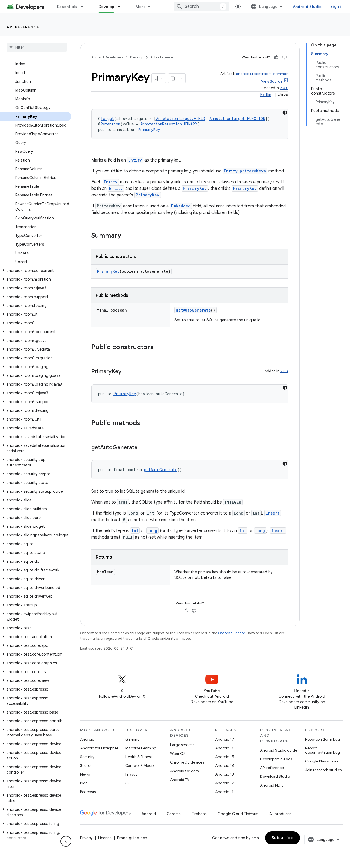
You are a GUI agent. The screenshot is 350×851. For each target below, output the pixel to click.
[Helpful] (276, 57)
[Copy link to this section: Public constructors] (159, 347)
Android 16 (224, 748)
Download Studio (275, 776)
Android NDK (271, 785)
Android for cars (184, 770)
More (141, 6)
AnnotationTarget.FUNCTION (237, 118)
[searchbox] (37, 47)
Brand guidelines (132, 838)
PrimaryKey (149, 129)
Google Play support (322, 761)
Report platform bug (322, 739)
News (85, 774)
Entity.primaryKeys (245, 171)
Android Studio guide (278, 750)
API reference (23, 27)
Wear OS (178, 753)
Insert (272, 513)
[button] (35, 270)
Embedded (181, 206)
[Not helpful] (284, 57)
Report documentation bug (322, 750)
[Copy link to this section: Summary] (126, 236)
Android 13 (224, 774)
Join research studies (323, 769)
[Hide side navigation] (65, 841)
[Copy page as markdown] (173, 78)
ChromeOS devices (187, 762)
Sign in (336, 6)
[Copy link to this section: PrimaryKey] (126, 372)
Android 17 (224, 739)
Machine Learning (140, 748)
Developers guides (276, 758)
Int (135, 530)
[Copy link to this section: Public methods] (145, 423)
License (105, 838)
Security (87, 756)
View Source (271, 81)
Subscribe (283, 838)
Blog (84, 782)
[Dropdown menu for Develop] (121, 6)
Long (152, 530)
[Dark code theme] (285, 112)
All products (280, 813)
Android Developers (107, 57)
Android (87, 739)
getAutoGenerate (193, 310)
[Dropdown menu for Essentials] (84, 6)
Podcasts (88, 791)
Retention (110, 124)
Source (86, 765)
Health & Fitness (138, 756)
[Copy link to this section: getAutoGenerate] (143, 448)
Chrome (174, 813)
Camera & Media (139, 765)
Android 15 (224, 756)
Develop (106, 6)
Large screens (182, 744)
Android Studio (307, 6)
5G (128, 782)
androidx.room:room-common (262, 73)
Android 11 (224, 791)
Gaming (132, 739)
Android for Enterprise (99, 748)
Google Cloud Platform (238, 813)
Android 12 (224, 782)
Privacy (131, 774)
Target (107, 118)
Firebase (199, 813)
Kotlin (265, 95)
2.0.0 (284, 88)
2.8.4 (284, 371)
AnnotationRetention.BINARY (168, 124)
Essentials (67, 6)
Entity (135, 160)
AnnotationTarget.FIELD (180, 118)
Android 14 (224, 765)
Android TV (179, 779)
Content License (231, 633)
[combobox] (201, 6)
